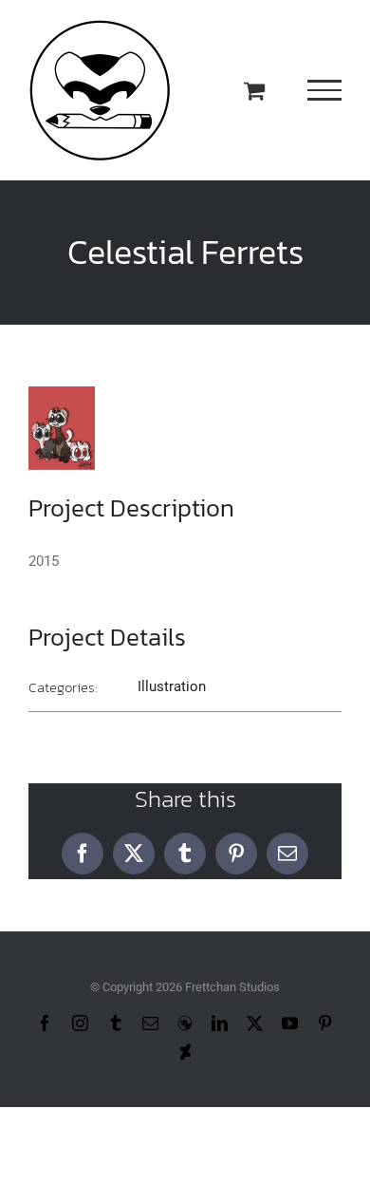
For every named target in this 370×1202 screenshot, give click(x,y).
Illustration (172, 686)
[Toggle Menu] (325, 90)
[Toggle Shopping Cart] (254, 90)
